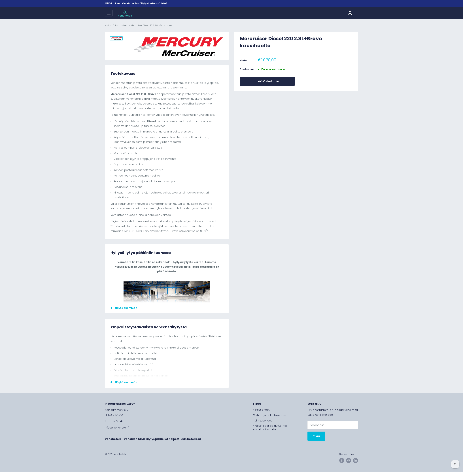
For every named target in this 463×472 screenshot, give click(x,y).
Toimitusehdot (262, 420)
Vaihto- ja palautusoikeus (269, 415)
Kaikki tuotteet (119, 25)
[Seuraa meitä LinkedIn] (355, 460)
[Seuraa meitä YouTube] (348, 460)
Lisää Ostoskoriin (267, 81)
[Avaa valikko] (108, 13)
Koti (107, 25)
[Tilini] (350, 13)
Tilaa (316, 436)
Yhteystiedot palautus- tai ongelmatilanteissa (270, 427)
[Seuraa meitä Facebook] (341, 460)
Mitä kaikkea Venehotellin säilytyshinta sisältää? (136, 3)
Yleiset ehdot (261, 410)
